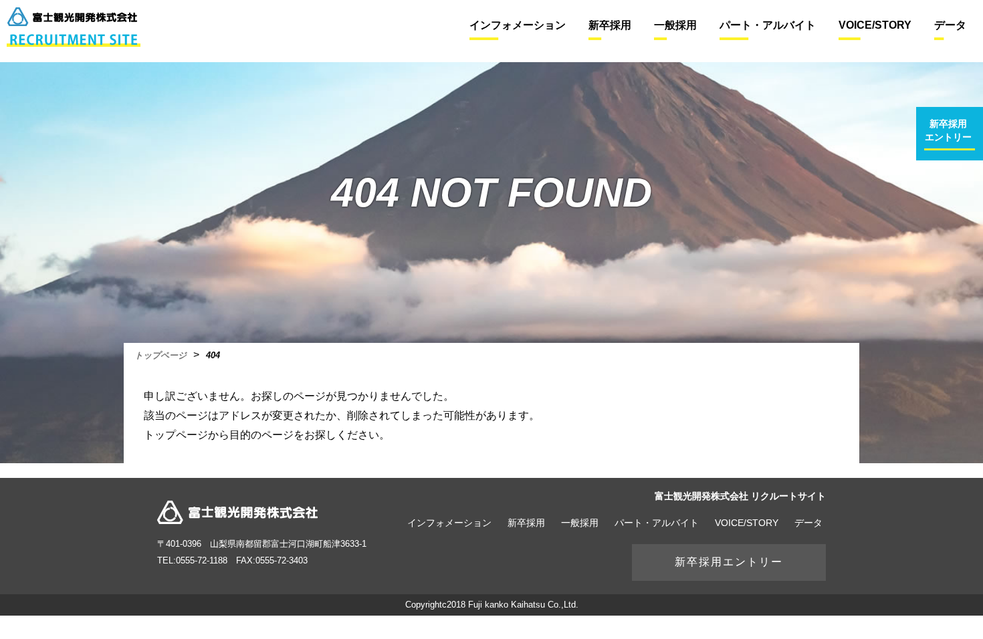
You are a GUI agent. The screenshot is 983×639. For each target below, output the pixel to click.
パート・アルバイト (657, 522)
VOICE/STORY (746, 522)
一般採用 (579, 522)
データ (808, 522)
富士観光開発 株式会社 (237, 512)
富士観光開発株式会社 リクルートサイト (740, 496)
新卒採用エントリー (729, 561)
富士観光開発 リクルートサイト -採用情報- (73, 27)
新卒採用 (526, 522)
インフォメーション (449, 522)
